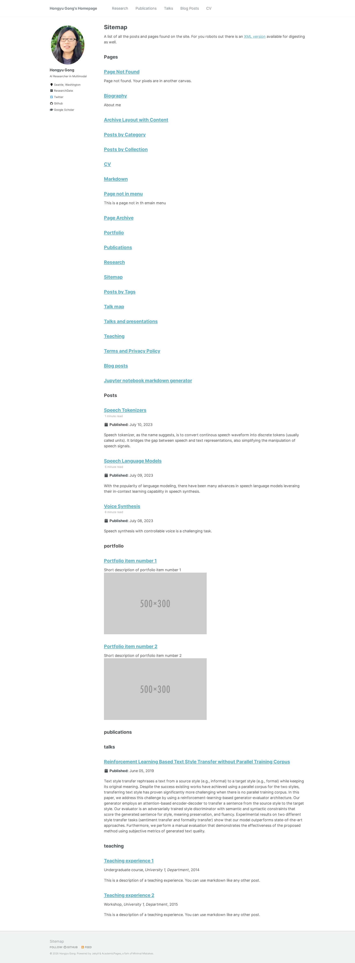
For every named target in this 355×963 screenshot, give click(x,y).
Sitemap (113, 277)
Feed (88, 947)
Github (58, 103)
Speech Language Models (133, 461)
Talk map (114, 306)
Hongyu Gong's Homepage (73, 8)
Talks (168, 8)
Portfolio (114, 232)
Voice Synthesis (122, 506)
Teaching (114, 336)
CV (208, 8)
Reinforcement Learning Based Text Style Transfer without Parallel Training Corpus (197, 761)
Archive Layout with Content (136, 119)
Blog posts (116, 365)
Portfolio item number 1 (130, 560)
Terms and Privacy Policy (132, 351)
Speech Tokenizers (125, 410)
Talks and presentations (131, 321)
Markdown (116, 179)
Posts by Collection (126, 149)
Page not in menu (123, 193)
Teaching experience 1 (129, 860)
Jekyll (95, 953)
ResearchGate (63, 90)
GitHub (72, 947)
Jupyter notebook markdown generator (148, 380)
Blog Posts (189, 8)
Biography (115, 95)
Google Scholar (63, 109)
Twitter (58, 97)
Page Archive (119, 217)
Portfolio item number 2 (130, 646)
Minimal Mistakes (143, 953)
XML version (255, 36)
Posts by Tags (120, 291)
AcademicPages (111, 953)
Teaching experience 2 (129, 895)
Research (120, 8)
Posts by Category (125, 134)
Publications (146, 8)
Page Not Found (121, 71)
